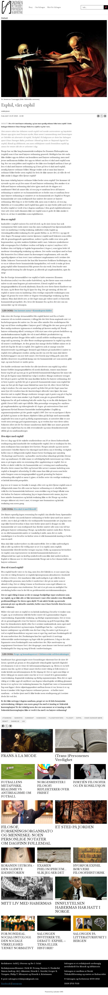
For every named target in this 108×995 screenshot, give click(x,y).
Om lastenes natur (22, 311)
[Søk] (106, 7)
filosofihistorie (56, 718)
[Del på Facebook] (98, 116)
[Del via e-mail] (105, 116)
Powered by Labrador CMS (54, 992)
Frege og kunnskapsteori (25, 654)
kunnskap (29, 718)
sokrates (18, 718)
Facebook (5, 984)
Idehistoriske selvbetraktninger (54, 654)
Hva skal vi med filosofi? (25, 509)
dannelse (15, 721)
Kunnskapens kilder (42, 311)
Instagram (17, 984)
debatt (5, 721)
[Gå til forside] (12, 7)
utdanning (7, 718)
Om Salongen (40, 7)
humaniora (41, 718)
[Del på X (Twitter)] (101, 116)
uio (23, 721)
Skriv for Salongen (54, 7)
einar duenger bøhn (93, 718)
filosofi (69, 718)
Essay (31, 7)
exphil (79, 718)
